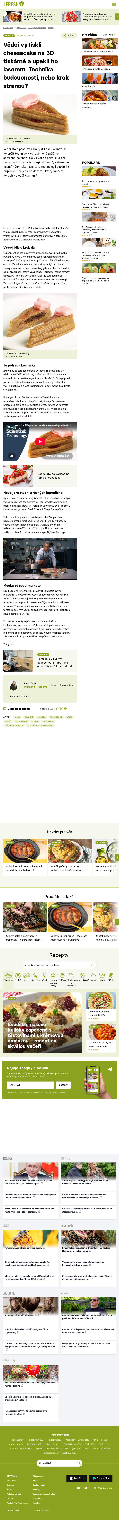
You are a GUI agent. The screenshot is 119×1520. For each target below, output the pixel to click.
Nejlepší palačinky (51, 1453)
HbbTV (9, 1489)
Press (35, 1480)
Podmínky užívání (14, 1494)
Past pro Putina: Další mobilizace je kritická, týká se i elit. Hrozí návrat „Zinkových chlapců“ (29, 1182)
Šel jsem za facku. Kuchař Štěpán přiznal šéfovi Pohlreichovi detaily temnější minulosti (84, 1196)
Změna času (83, 1440)
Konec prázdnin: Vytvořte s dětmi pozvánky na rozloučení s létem (26, 1412)
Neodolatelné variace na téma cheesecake (53, 475)
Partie (95, 1440)
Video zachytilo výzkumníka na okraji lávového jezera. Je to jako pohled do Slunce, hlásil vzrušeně (30, 1277)
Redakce (36, 1503)
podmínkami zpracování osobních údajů (49, 1092)
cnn (12, 644)
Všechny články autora (62, 685)
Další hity (108, 34)
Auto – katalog (53, 1444)
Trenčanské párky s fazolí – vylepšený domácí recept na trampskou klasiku (94, 230)
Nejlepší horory (54, 1440)
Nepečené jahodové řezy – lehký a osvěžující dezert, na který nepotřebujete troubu (97, 17)
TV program (69, 1440)
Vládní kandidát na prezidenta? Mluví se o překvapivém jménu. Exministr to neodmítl (30, 1196)
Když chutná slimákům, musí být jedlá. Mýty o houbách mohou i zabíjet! (30, 1384)
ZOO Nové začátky (35, 1444)
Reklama (10, 1485)
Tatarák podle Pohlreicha (20, 1448)
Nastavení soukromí (41, 1510)
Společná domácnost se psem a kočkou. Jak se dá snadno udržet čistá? (28, 1398)
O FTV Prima (12, 1476)
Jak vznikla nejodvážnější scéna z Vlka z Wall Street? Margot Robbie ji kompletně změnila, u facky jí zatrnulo (30, 1345)
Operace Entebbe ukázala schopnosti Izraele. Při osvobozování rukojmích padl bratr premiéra (27, 1263)
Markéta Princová (26, 35)
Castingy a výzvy (39, 1485)
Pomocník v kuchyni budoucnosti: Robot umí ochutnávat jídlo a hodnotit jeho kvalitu (55, 662)
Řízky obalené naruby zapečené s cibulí (95, 182)
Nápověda (37, 1498)
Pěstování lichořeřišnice (57, 1448)
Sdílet (69, 36)
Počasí (104, 1440)
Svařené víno (104, 1444)
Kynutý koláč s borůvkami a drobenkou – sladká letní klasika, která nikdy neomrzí (24, 938)
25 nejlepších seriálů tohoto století (21, 1315)
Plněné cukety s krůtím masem (97, 51)
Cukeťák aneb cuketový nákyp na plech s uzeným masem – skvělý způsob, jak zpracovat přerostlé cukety (39, 18)
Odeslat (63, 1085)
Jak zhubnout (18, 1440)
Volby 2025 (90, 1444)
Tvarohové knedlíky (101, 1448)
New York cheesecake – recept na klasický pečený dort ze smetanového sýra (95, 255)
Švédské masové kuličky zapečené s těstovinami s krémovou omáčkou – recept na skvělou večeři (35, 1035)
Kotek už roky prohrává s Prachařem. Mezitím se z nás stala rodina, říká (87, 1210)
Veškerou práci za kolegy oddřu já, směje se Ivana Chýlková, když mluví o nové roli (85, 1182)
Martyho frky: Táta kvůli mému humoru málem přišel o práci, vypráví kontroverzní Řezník (87, 1317)
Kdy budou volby (16, 1444)
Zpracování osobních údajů (44, 1494)
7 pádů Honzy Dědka (73, 1444)
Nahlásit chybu (13, 1510)
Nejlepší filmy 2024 (36, 1440)
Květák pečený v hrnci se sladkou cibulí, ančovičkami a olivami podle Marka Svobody (67, 868)
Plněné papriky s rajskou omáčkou (94, 105)
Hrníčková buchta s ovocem (96, 69)
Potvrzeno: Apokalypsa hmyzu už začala (23, 1248)
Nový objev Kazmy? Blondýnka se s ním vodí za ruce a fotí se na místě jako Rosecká (86, 1345)
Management (38, 1476)
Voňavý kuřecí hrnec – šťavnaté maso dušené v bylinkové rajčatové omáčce (24, 868)
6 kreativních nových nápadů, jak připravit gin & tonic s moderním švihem (96, 281)
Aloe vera (39, 1448)
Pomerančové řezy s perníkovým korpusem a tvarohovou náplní (96, 205)
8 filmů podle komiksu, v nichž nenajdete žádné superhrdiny (26, 1331)
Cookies (10, 1498)
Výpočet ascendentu (80, 1448)
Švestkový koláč (69, 1453)
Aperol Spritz (88, 86)
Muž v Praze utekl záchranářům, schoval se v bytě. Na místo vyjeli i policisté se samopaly (29, 1210)
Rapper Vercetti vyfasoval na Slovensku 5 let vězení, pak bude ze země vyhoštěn (88, 1331)
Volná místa (11, 1480)
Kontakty (36, 1489)
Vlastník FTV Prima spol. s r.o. (17, 1504)
